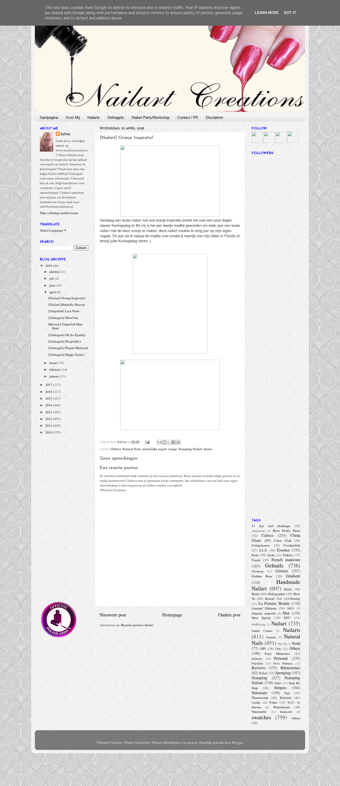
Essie (255, 555)
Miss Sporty (261, 617)
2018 (49, 265)
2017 (49, 384)
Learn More (267, 12)
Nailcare (271, 637)
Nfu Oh (282, 644)
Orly (278, 649)
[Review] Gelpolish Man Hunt (65, 326)
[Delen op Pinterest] (178, 442)
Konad (269, 598)
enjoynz (192, 742)
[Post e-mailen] (147, 441)
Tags (287, 693)
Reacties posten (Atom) (137, 625)
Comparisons (261, 545)
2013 (49, 412)
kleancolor (286, 712)
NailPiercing (258, 624)
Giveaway (258, 571)
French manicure (286, 559)
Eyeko (271, 555)
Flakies (288, 555)
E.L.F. (263, 550)
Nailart (278, 623)
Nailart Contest (262, 631)
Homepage (172, 614)
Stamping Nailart (190, 449)
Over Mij (73, 117)
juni (52, 285)
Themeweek (260, 697)
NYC (287, 617)
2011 (49, 425)
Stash (278, 683)
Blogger (237, 742)
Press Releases (283, 663)
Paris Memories (277, 653)
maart (53, 363)
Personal (281, 658)
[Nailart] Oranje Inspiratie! (67, 298)
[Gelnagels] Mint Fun (63, 317)
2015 (49, 398)
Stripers (280, 687)
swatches (261, 717)
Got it (290, 12)
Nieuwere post (113, 614)
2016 (49, 391)
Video (273, 702)
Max (286, 613)
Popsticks (257, 663)
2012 (49, 419)
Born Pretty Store (286, 530)
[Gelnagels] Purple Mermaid (68, 348)
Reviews (259, 667)
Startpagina (49, 117)
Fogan (256, 560)
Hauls (288, 589)
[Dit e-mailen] (159, 442)
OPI (263, 648)
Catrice (267, 535)
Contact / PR (187, 117)
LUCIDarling (292, 599)
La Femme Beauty (274, 603)
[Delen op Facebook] (173, 442)
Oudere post (229, 614)
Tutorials (286, 697)
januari (54, 376)
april (53, 292)
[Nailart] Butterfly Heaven (66, 304)
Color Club (282, 540)
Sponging (283, 672)
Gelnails (274, 565)
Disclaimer (214, 117)
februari (55, 369)
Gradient (293, 576)
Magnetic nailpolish (264, 613)
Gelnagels (116, 117)
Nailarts (93, 117)
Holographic (276, 594)
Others (294, 648)
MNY (290, 608)
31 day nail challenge (271, 526)
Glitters (116, 449)
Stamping (259, 677)
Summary (259, 692)
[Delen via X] (168, 442)
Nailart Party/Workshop (151, 117)
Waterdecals (281, 707)
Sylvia (65, 134)
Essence (283, 550)
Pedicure (257, 659)
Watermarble (259, 712)
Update (256, 702)
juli (52, 278)
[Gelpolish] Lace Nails (63, 311)
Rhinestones (290, 667)
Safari (263, 673)
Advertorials (258, 531)
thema (208, 449)
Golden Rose (262, 576)
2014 (49, 405)
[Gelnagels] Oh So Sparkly (67, 335)
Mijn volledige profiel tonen (59, 213)
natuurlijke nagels (154, 449)
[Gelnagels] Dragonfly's (64, 341)
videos (295, 718)
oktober (55, 271)
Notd (296, 643)
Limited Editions (264, 608)
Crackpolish (291, 545)
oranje (172, 449)
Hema (256, 594)
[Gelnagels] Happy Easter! (66, 354)
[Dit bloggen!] (164, 442)
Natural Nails (131, 449)
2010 (49, 432)
